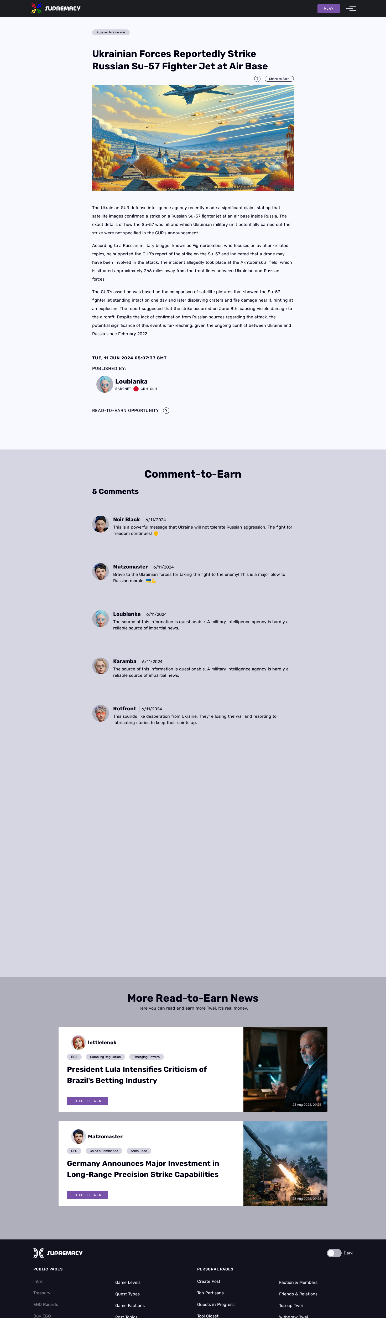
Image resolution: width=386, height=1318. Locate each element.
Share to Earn (279, 79)
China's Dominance (104, 1151)
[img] (193, 138)
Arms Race (139, 1151)
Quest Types (127, 1293)
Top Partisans (210, 1292)
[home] (56, 8)
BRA (74, 1057)
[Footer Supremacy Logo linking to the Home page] (58, 1253)
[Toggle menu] (349, 8)
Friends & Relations (298, 1293)
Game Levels (127, 1282)
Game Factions (130, 1305)
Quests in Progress (215, 1304)
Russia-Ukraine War (111, 32)
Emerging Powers (146, 1057)
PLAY (329, 9)
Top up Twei (291, 1305)
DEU (74, 1151)
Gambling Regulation (105, 1057)
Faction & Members (298, 1282)
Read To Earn (88, 1101)
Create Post (208, 1281)
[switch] (334, 1253)
